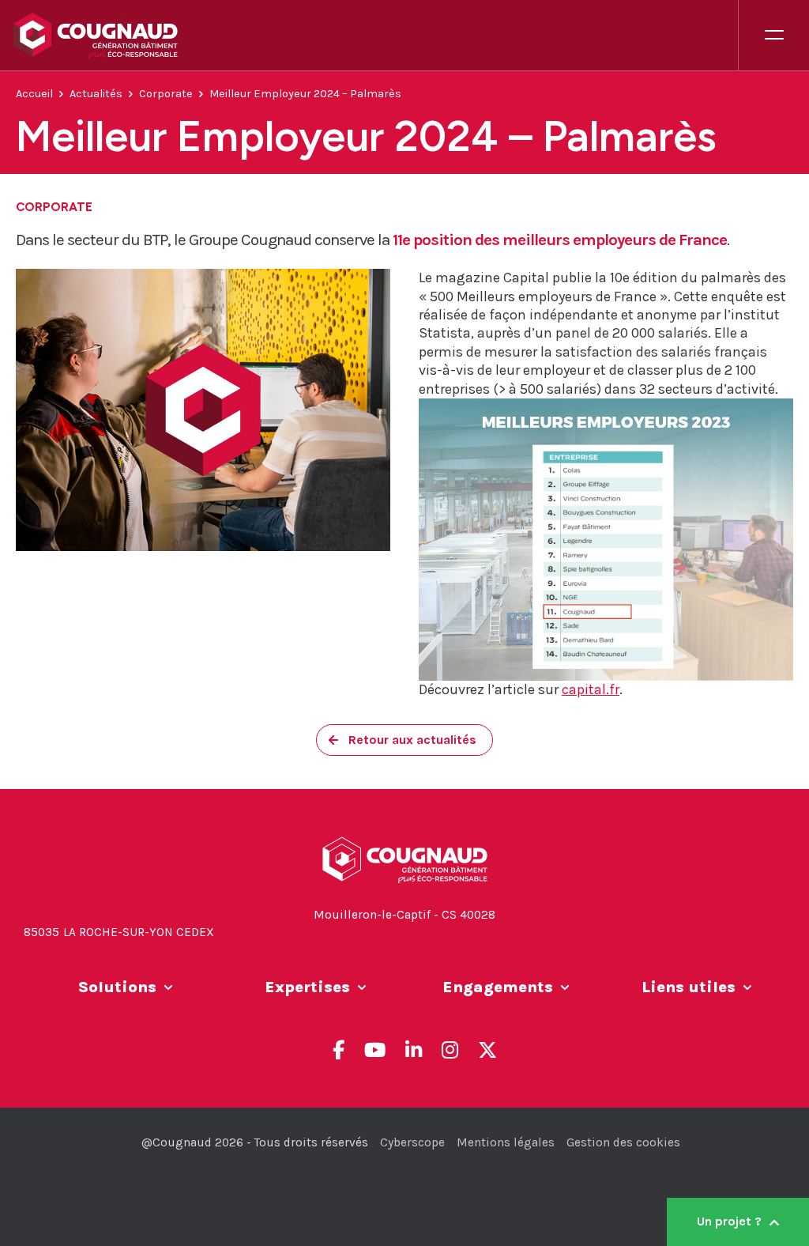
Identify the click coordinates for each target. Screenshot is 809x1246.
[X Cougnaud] (487, 1049)
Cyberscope (412, 1142)
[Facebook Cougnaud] (338, 1049)
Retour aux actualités (412, 739)
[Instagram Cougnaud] (450, 1049)
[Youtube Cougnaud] (375, 1049)
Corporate (166, 93)
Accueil (34, 93)
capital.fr (590, 689)
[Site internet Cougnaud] (375, 35)
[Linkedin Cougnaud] (413, 1049)
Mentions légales (506, 1142)
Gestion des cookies (623, 1142)
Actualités (96, 93)
